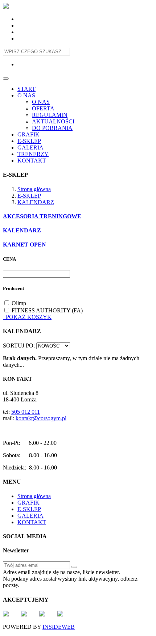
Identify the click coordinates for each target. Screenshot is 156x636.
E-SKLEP (29, 141)
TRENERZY (33, 154)
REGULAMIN (49, 115)
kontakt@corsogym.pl (41, 418)
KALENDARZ (35, 202)
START (26, 89)
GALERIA (30, 147)
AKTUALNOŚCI (53, 121)
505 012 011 (25, 412)
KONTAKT (31, 160)
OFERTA (43, 108)
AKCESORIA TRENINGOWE (42, 216)
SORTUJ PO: (19, 345)
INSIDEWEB (58, 627)
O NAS (26, 95)
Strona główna (34, 189)
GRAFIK (28, 134)
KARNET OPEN (24, 244)
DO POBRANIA (52, 128)
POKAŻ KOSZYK (27, 317)
